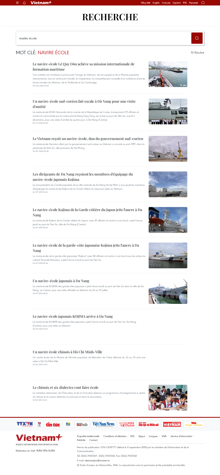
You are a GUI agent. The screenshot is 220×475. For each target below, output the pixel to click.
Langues (153, 436)
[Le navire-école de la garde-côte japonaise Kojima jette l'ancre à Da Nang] (168, 255)
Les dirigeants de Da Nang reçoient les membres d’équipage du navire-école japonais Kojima (83, 177)
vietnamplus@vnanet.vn (97, 460)
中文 (185, 3)
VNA (164, 436)
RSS (132, 436)
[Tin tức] (53, 424)
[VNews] (39, 424)
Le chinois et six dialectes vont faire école (65, 387)
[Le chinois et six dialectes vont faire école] (168, 397)
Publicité (81, 440)
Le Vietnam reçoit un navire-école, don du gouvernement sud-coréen (88, 138)
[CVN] (127, 424)
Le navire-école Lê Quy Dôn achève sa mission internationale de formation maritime (83, 66)
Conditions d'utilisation (114, 436)
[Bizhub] (82, 424)
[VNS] (104, 424)
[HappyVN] (194, 424)
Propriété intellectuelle (88, 436)
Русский (193, 3)
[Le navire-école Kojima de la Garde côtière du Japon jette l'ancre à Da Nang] (168, 220)
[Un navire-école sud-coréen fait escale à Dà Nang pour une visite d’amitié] (168, 111)
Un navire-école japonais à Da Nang (61, 280)
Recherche (110, 16)
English (156, 2)
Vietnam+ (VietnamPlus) (41, 2)
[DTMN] (148, 424)
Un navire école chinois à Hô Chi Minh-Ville (67, 351)
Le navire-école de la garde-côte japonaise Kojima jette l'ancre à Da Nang (86, 248)
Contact (93, 440)
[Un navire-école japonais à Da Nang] (168, 291)
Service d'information (181, 436)
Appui (142, 436)
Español (177, 2)
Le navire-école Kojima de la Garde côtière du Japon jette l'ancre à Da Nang (87, 212)
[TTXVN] (24, 424)
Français (166, 2)
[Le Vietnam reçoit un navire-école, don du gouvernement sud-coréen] (168, 149)
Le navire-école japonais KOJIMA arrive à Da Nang (73, 316)
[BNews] (68, 424)
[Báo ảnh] (172, 424)
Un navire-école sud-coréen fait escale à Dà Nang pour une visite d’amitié (84, 104)
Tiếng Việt (145, 2)
